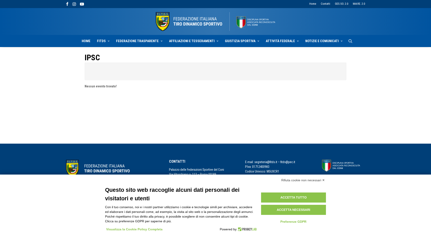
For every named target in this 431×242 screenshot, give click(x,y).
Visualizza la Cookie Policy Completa (134, 229)
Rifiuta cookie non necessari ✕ (303, 180)
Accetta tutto (293, 197)
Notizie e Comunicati (322, 41)
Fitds (101, 41)
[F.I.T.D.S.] (215, 21)
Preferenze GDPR (293, 221)
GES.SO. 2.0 (341, 3)
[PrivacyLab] (247, 229)
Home (312, 3)
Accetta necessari (293, 210)
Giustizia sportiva (240, 41)
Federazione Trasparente (137, 41)
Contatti (325, 3)
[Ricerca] (350, 41)
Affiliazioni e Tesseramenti (192, 41)
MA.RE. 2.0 (359, 3)
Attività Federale (280, 41)
